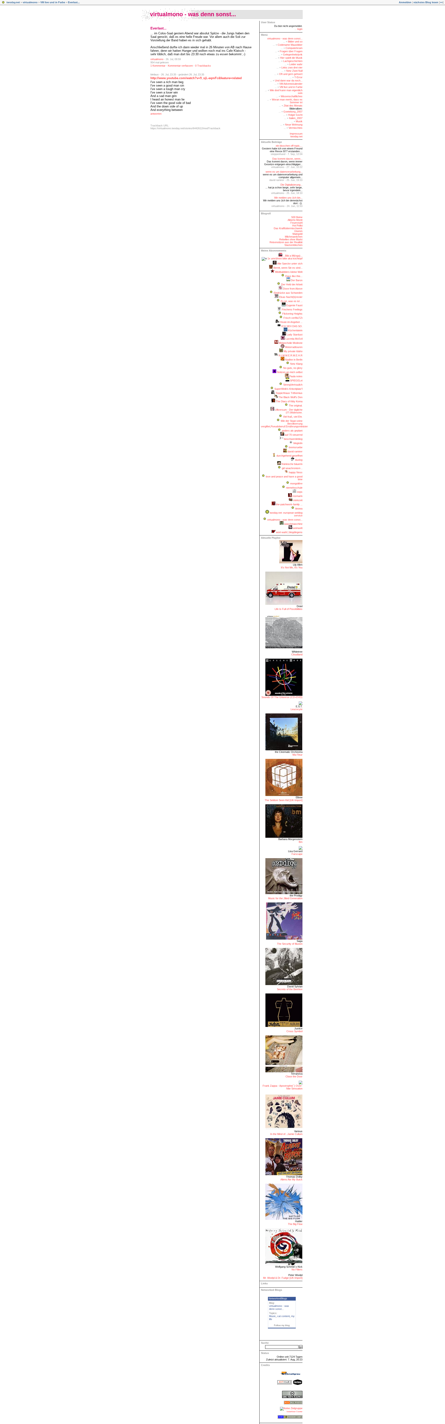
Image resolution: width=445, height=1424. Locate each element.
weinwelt (297, 528)
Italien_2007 (295, 118)
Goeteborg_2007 (292, 111)
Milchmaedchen (293, 236)
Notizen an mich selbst (289, 372)
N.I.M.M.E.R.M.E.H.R (290, 355)
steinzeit (297, 500)
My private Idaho (293, 351)
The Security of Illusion (289, 943)
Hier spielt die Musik (291, 57)
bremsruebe (295, 447)
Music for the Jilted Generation (285, 898)
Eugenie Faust (294, 305)
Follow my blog (282, 1325)
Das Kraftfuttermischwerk (288, 228)
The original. (295, 405)
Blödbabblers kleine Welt (288, 272)
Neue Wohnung (293, 124)
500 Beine (296, 217)
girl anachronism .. (292, 468)
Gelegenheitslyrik (292, 54)
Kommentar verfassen (180, 65)
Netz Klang (296, 363)
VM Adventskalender (290, 83)
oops (299, 491)
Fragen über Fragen (291, 51)
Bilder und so (295, 41)
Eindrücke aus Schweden (288, 292)
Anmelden (405, 2)
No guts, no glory (292, 368)
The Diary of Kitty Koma (289, 401)
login (299, 29)
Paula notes (295, 376)
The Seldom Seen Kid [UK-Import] (283, 800)
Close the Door (294, 1076)
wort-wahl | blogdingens (289, 532)
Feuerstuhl (296, 222)
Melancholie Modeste (290, 343)
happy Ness (295, 472)
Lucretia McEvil (293, 338)
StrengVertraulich (292, 384)
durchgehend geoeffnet (289, 455)
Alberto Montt (295, 220)
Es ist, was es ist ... (291, 301)
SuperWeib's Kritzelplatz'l (288, 388)
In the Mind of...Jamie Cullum (286, 1134)
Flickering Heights (292, 313)
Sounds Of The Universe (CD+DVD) (281, 697)
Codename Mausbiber (290, 44)
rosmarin (297, 496)
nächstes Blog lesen (425, 2)
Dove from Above (292, 288)
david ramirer (295, 451)
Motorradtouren (293, 347)
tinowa (298, 508)
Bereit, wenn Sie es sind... (287, 267)
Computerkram (294, 48)
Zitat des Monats (293, 105)
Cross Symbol (294, 1031)
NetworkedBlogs (278, 1298)
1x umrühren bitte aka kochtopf (284, 258)
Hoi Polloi (297, 225)
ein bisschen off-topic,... (289, 145)
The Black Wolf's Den (290, 397)
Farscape (297, 854)
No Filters (297, 1269)
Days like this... (293, 276)
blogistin (297, 443)
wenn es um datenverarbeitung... (284, 171)
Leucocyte (296, 709)
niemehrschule (294, 487)
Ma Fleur (297, 754)
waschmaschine (293, 523)
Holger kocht (295, 114)
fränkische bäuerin (292, 464)
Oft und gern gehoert (290, 74)
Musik (299, 121)
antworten (156, 113)
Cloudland (296, 654)
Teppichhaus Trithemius (289, 393)
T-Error (298, 77)
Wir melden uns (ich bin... (288, 197)
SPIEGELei (296, 380)
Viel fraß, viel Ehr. (292, 416)
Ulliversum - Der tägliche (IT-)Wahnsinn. (288, 411)
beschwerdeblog (293, 439)
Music (272, 1316)
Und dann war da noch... (288, 80)
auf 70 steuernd (293, 434)
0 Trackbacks (203, 65)
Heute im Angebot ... (291, 322)
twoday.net (13, 2)
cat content (283, 1316)
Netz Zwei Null (294, 70)
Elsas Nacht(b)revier (290, 297)
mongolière (296, 483)
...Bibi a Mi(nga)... (292, 255)
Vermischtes (295, 127)
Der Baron (296, 280)
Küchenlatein (295, 330)
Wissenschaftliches (291, 96)
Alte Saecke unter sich (289, 263)
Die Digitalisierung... (291, 184)
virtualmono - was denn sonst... (193, 14)
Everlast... (74, 2)
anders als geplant (292, 430)
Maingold (297, 233)
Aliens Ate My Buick (291, 1179)
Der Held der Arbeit (291, 284)
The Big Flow (295, 1224)
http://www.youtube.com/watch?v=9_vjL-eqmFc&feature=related (196, 78)
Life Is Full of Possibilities (288, 609)
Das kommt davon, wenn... (287, 158)
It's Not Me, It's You (291, 567)
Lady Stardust (294, 334)
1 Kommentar (157, 65)
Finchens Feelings (292, 309)
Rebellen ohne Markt (290, 239)
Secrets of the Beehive (289, 989)
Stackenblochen (293, 245)
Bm (300, 842)
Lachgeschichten (292, 61)
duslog (298, 459)
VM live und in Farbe (52, 2)
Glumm (298, 231)
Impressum (296, 133)
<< (441, 2)
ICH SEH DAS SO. (291, 326)
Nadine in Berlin (293, 359)
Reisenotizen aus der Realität (286, 242)
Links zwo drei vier (291, 67)
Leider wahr (295, 64)
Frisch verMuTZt (292, 317)
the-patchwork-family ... (289, 504)
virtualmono (30, 2)
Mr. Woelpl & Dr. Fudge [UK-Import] (282, 1277)
